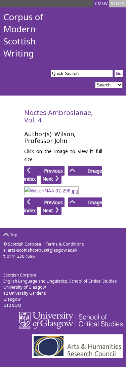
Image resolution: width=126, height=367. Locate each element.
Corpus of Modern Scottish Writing (23, 35)
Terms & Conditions (64, 244)
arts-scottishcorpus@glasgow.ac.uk (42, 250)
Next (48, 179)
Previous (47, 171)
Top (13, 234)
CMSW (101, 3)
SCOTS (117, 3)
